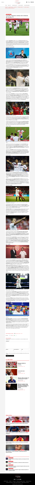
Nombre (7, 349)
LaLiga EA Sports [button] (20, 5)
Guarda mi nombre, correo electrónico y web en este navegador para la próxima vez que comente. (17, 353)
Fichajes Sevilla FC (14, 5)
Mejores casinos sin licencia (25, 482)
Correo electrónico (16, 349)
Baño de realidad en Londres (22, 364)
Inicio (6, 5)
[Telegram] (29, 2)
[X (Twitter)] (31, 2)
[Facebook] (26, 2)
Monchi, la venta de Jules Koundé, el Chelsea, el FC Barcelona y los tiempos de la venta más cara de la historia (23, 386)
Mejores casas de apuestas (17, 482)
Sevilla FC (10, 41)
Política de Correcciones (9, 482)
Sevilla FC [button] (9, 5)
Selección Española (27, 5)
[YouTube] (20, 479)
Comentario (7, 341)
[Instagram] (28, 2)
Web (22, 349)
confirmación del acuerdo (22, 40)
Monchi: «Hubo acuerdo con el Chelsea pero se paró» (23, 378)
